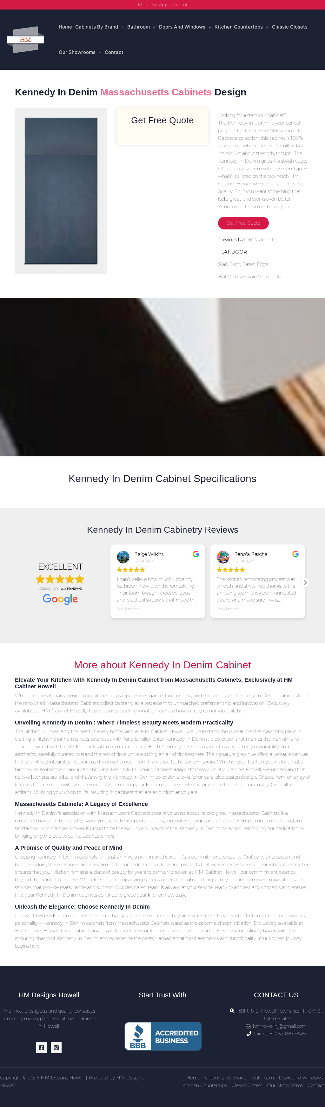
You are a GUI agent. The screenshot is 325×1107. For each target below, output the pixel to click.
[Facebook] (41, 1047)
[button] (305, 582)
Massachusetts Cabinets (156, 92)
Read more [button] (128, 608)
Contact (114, 52)
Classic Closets (290, 27)
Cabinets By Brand (96, 27)
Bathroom (138, 27)
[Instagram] (56, 1047)
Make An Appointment (163, 5)
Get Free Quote (243, 223)
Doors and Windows (182, 27)
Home (65, 27)
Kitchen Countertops (239, 27)
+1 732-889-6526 (287, 1034)
